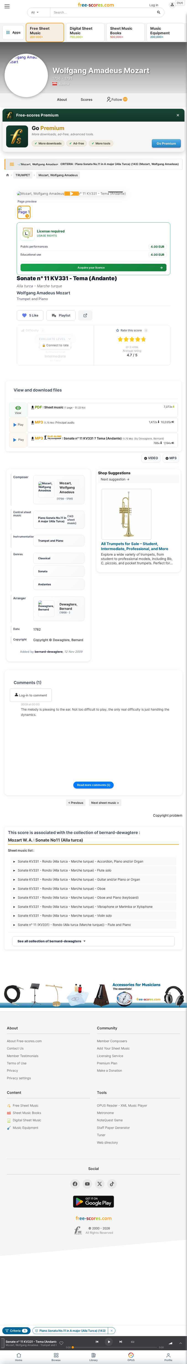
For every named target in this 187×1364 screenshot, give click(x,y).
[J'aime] (61, 1343)
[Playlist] (180, 1343)
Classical (44, 558)
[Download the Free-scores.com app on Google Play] (93, 1202)
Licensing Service (110, 1056)
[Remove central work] (111, 1330)
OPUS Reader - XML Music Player (122, 1105)
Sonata (42, 571)
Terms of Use (16, 1063)
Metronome (105, 1113)
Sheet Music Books (27, 1113)
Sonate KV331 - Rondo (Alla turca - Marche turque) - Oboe (59, 888)
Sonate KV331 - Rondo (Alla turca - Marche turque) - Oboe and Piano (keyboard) (76, 897)
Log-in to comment (32, 695)
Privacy (12, 1070)
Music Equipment (25, 1128)
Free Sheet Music (26, 1105)
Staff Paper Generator (113, 1128)
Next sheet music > (105, 803)
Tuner (101, 1135)
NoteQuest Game (110, 1120)
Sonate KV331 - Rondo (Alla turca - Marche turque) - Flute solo (62, 870)
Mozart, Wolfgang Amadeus (58, 175)
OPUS (131, 1360)
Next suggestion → (115, 479)
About (62, 99)
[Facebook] (75, 1184)
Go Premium (166, 143)
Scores (86, 99)
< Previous (75, 803)
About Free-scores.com (24, 1041)
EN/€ (180, 3)
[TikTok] (112, 1184)
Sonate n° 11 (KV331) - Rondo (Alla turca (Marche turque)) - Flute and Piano (72, 925)
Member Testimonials (22, 1056)
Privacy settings (19, 1078)
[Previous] (97, 1341)
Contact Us (15, 1048)
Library (93, 1360)
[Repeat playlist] (133, 1342)
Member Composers (112, 1041)
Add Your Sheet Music (113, 1048)
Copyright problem (167, 815)
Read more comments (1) (93, 785)
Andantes (44, 584)
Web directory (107, 1142)
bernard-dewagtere (49, 651)
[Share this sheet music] (85, 315)
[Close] (177, 115)
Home (18, 1360)
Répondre (31, 720)
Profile (168, 1360)
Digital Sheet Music (27, 1120)
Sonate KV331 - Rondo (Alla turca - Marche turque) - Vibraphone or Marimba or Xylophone (83, 906)
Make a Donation (109, 1070)
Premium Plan (107, 1063)
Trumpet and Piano (50, 540)
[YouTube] (87, 1184)
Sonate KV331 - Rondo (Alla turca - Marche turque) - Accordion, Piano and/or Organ (78, 861)
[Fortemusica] (78, 1230)
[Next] (120, 1341)
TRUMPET (23, 175)
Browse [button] (56, 1360)
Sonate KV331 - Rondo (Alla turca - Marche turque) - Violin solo (62, 915)
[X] (99, 1184)
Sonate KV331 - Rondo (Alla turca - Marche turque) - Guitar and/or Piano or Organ (76, 879)
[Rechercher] (158, 12)
